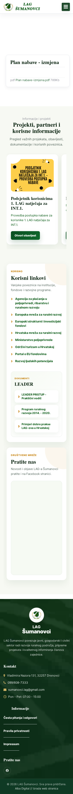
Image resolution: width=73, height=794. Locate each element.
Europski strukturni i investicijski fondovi (38, 324)
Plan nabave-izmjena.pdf (33, 80)
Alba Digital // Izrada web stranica (36, 788)
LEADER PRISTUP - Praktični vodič (34, 396)
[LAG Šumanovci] (36, 6)
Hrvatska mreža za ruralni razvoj (38, 333)
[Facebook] (7, 770)
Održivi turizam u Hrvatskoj (34, 347)
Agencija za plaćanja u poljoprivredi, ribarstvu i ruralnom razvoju (32, 303)
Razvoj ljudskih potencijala (34, 361)
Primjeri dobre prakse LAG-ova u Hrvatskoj (36, 426)
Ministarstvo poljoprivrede (34, 340)
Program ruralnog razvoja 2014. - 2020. (36, 411)
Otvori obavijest (25, 235)
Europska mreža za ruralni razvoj (38, 314)
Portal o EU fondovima (31, 354)
